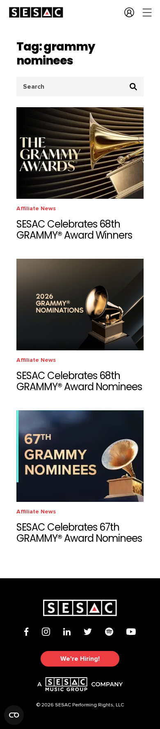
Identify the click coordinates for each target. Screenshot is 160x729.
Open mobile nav (147, 12)
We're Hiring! (80, 659)
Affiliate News (36, 208)
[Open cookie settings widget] (14, 715)
